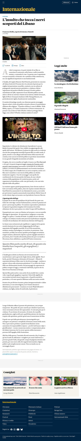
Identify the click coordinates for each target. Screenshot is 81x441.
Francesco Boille (8, 32)
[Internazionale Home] (10, 402)
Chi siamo (6, 407)
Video (5, 424)
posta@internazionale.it (10, 354)
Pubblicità (32, 414)
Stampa (16, 65)
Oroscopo (31, 410)
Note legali (72, 436)
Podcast (57, 407)
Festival (5, 417)
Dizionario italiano (34, 407)
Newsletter (32, 424)
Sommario (6, 414)
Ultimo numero (59, 414)
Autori (30, 420)
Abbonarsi (66, 2)
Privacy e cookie (8, 420)
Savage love (58, 410)
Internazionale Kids (61, 417)
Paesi (30, 417)
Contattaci (6, 410)
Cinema (5, 16)
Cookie (4, 437)
